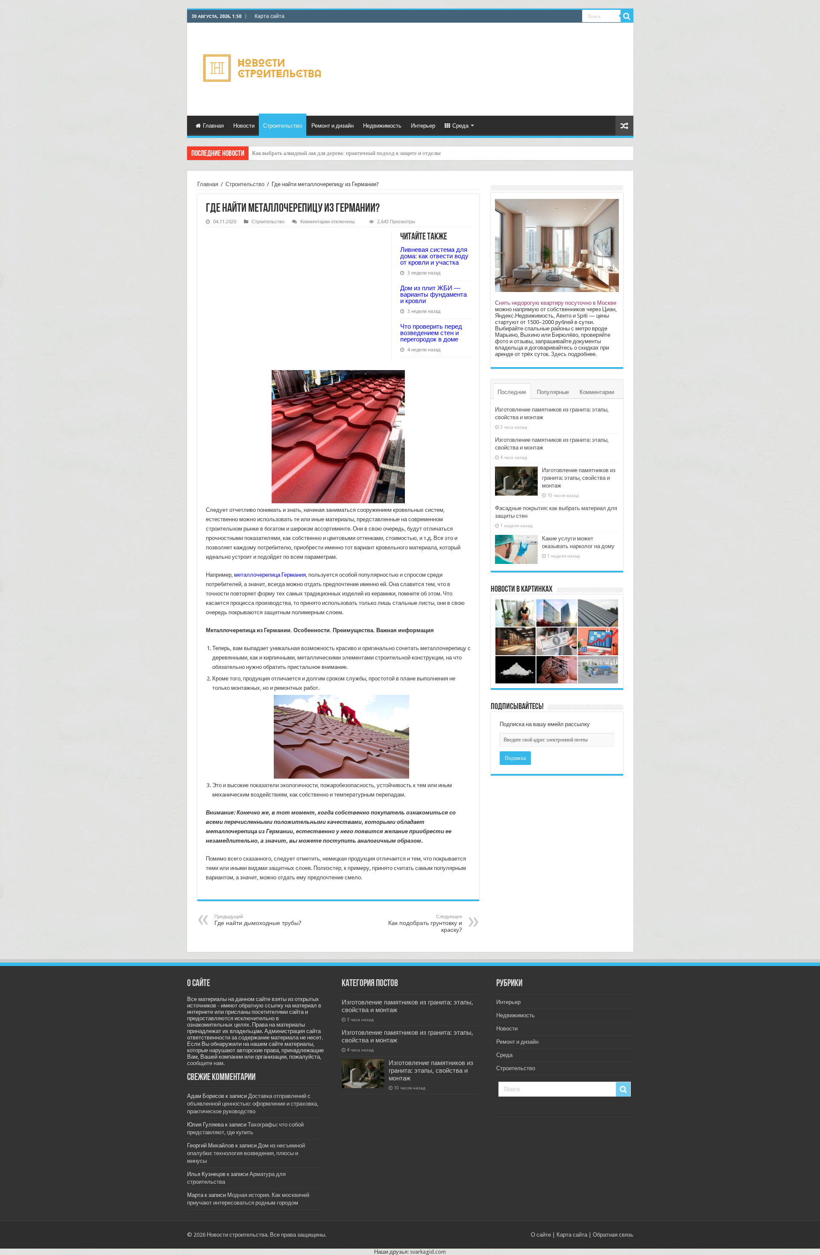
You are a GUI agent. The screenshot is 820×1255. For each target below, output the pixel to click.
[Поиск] (627, 16)
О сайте (541, 1235)
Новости (244, 126)
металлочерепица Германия (270, 575)
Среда (460, 126)
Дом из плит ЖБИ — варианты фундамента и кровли (433, 294)
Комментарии (597, 392)
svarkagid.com (428, 1252)
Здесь (559, 354)
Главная (213, 126)
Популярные (553, 392)
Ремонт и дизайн (332, 126)
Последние (512, 392)
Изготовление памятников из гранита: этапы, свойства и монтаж (578, 478)
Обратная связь (613, 1235)
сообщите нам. (206, 1063)
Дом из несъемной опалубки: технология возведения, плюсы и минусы (246, 1153)
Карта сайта (269, 16)
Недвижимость (382, 126)
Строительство (282, 126)
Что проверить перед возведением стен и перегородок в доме (431, 333)
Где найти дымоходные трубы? (258, 920)
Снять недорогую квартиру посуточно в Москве (555, 303)
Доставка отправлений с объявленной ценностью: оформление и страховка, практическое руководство (252, 1104)
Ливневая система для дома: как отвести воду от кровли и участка (331, 153)
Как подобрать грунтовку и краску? (425, 923)
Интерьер (423, 126)
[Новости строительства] (263, 68)
